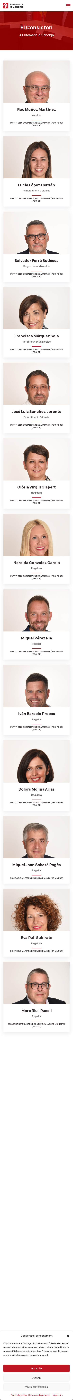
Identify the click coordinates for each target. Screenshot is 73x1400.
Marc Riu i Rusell (36, 1010)
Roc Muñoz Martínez (36, 109)
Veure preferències (36, 1387)
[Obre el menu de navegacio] (68, 6)
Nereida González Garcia (36, 562)
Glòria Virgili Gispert (36, 487)
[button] (68, 1335)
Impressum (57, 1395)
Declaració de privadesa (39, 1395)
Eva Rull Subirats (36, 937)
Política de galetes (19, 1395)
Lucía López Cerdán (36, 185)
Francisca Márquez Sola (36, 336)
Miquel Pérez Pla (36, 638)
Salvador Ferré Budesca (37, 260)
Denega (36, 1377)
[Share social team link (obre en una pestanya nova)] (33, 99)
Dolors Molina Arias (37, 789)
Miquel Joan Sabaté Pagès (36, 864)
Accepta (36, 1368)
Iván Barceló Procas (36, 713)
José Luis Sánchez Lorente (36, 411)
